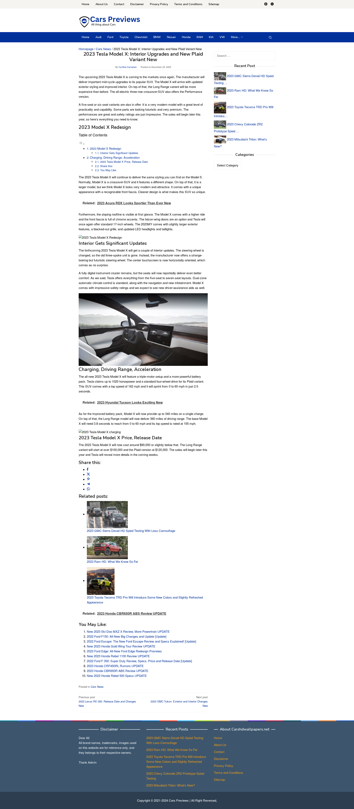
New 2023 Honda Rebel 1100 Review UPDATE (118, 656)
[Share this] (87, 469)
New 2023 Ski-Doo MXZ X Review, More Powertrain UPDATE (128, 631)
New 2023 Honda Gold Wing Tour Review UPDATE (121, 646)
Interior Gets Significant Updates (119, 153)
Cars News (97, 687)
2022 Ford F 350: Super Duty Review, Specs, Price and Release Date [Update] (139, 661)
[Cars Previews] (109, 21)
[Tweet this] (88, 474)
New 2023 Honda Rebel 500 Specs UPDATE (117, 675)
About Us (220, 745)
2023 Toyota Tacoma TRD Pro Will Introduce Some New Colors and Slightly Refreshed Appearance (176, 761)
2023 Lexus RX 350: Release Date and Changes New (107, 701)
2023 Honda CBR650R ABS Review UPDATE (117, 671)
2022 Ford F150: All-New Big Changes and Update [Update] (126, 636)
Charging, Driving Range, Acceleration (115, 157)
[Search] (270, 37)
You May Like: (108, 170)
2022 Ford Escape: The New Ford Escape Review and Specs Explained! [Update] (141, 641)
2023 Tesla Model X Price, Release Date (124, 162)
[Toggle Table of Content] (82, 144)
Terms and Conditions (228, 772)
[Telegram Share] (88, 484)
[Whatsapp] (88, 489)
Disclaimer (221, 758)
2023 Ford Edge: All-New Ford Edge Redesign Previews (124, 651)
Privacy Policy (223, 765)
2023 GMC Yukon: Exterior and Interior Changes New (179, 701)
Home (218, 738)
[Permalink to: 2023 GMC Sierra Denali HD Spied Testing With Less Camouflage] (107, 514)
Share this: (106, 166)
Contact (219, 751)
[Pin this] (88, 479)
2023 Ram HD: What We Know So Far (112, 561)
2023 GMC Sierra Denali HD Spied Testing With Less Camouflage (131, 530)
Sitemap (219, 779)
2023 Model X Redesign (105, 148)
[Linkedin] (272, 4)
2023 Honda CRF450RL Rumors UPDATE (115, 666)
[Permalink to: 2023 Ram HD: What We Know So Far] (107, 547)
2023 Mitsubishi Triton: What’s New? (170, 785)
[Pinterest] (266, 4)
